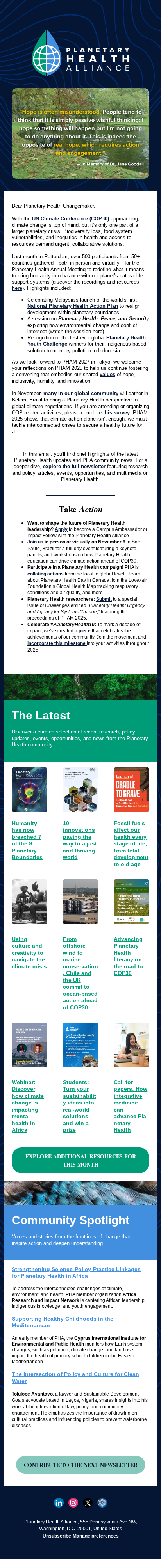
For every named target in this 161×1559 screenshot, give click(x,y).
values (107, 374)
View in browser (139, 15)
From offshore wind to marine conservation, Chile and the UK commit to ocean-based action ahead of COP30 (80, 973)
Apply (61, 529)
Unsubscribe (57, 1536)
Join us (36, 542)
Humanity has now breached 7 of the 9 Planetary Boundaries (27, 840)
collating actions (45, 574)
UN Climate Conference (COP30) (70, 219)
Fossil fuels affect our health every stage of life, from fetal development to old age (131, 843)
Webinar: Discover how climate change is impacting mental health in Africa (28, 1106)
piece (85, 631)
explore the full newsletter (74, 466)
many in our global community (80, 393)
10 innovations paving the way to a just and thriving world (80, 840)
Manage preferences (96, 1536)
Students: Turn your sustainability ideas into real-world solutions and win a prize (79, 1106)
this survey (116, 412)
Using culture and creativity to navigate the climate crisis (29, 952)
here (17, 288)
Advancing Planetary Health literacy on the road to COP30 (128, 956)
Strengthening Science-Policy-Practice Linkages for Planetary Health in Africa (76, 1272)
